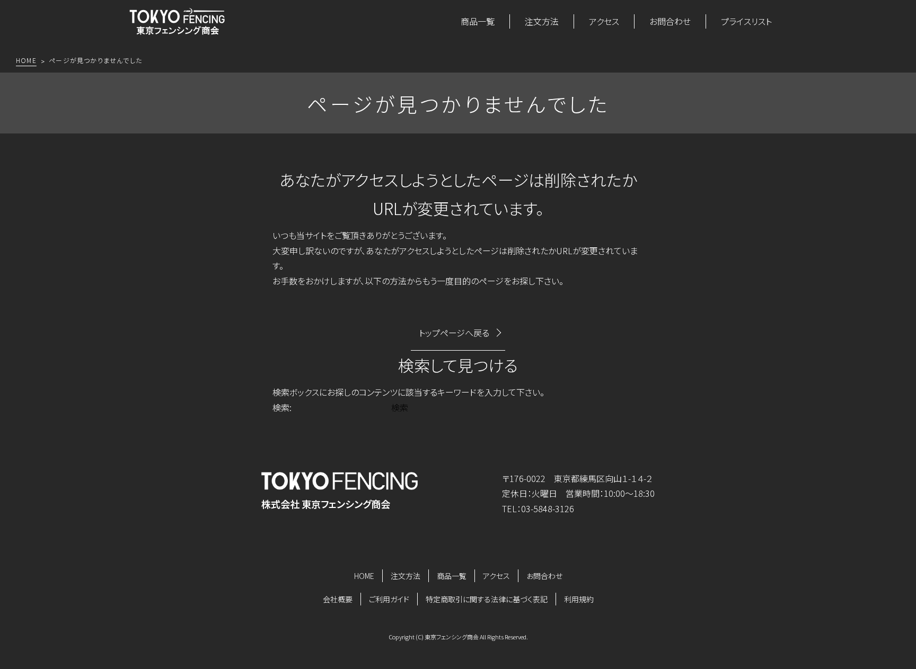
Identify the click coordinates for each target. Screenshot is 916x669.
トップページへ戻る (454, 332)
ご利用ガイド (389, 599)
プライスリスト (746, 21)
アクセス (604, 21)
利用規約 (579, 599)
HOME (364, 575)
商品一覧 (478, 21)
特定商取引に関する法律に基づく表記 (487, 599)
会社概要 (338, 599)
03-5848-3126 (547, 508)
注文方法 (542, 21)
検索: (282, 407)
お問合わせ (670, 21)
